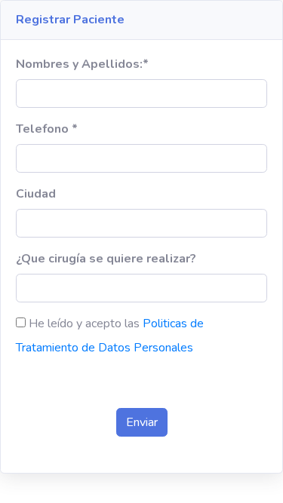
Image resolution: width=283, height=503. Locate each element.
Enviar (142, 422)
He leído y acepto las (84, 323)
